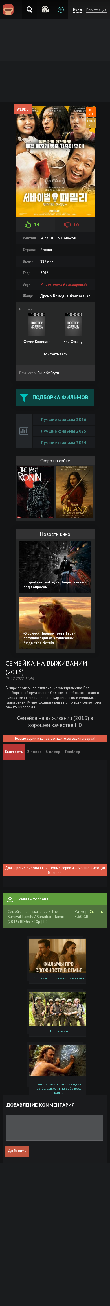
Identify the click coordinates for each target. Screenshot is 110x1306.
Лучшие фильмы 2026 (63, 419)
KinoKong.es (8, 10)
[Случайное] (45, 9)
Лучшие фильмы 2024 (63, 442)
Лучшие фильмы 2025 (63, 431)
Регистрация (96, 10)
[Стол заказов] (60, 9)
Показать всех (55, 354)
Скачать (96, 911)
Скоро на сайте (55, 460)
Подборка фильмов (60, 397)
